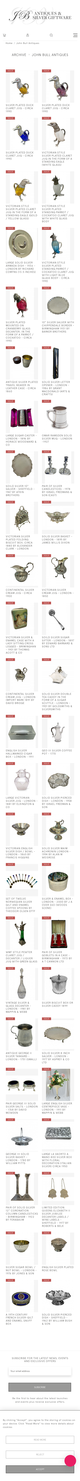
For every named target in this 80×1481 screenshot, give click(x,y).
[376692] (64, 454)
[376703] (27, 765)
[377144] (27, 605)
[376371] (64, 970)
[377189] (27, 454)
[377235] (64, 120)
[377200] (64, 350)
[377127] (27, 970)
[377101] (64, 1235)
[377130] (64, 920)
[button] (28, 35)
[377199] (27, 403)
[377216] (64, 230)
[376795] (64, 403)
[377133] (27, 290)
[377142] (64, 765)
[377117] (64, 866)
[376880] (64, 1071)
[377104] (27, 1235)
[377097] (64, 1282)
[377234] (27, 120)
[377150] (27, 557)
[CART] (4, 35)
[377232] (27, 73)
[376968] (27, 230)
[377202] (27, 350)
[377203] (64, 290)
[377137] (27, 866)
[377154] (64, 504)
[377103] (64, 1175)
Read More (40, 1439)
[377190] (64, 174)
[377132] (27, 920)
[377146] (27, 661)
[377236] (27, 174)
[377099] (27, 1282)
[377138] (64, 816)
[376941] (64, 1122)
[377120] (27, 1071)
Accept (40, 1469)
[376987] (27, 718)
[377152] (27, 504)
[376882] (27, 1122)
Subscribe (40, 1387)
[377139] (27, 816)
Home (9, 43)
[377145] (64, 605)
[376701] (64, 718)
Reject (40, 1454)
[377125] (27, 1021)
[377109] (27, 1175)
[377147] (64, 557)
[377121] (64, 1021)
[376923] (64, 661)
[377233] (64, 73)
